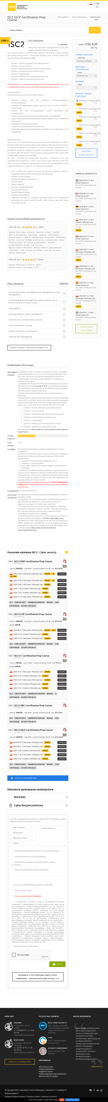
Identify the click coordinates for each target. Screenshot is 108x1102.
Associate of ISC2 (40, 386)
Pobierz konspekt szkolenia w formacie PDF (29, 348)
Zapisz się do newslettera (20, 1062)
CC (56, 694)
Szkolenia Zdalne (33, 1097)
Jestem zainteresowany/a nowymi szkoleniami (31, 870)
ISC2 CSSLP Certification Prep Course (33, 731)
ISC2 (11, 602)
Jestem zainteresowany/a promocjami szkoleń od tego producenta (33, 863)
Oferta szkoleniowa (79, 17)
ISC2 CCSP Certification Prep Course (33, 615)
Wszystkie (25, 778)
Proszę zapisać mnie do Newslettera (28, 896)
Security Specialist (28, 606)
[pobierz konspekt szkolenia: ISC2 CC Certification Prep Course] (65, 656)
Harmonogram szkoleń (86, 328)
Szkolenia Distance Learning (15, 1097)
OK (62, 1100)
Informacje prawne (46, 1067)
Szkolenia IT (50, 1090)
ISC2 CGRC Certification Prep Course (33, 706)
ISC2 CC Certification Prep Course (31, 656)
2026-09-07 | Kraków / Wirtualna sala (93, 100)
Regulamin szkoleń (46, 1071)
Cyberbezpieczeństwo (36, 602)
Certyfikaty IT (61, 1090)
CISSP (57, 602)
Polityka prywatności (46, 1069)
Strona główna (63, 17)
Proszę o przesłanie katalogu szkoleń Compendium (33, 885)
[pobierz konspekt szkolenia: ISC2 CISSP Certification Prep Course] (65, 561)
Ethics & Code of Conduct (48, 1076)
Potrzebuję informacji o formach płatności (30, 856)
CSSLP (57, 764)
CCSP (56, 644)
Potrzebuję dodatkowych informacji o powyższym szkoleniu (36, 851)
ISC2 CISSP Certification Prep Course (33, 562)
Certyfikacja (14, 606)
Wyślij (60, 964)
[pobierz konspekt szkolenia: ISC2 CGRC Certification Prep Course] (65, 705)
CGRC (57, 718)
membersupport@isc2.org (53, 518)
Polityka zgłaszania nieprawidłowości (52, 1074)
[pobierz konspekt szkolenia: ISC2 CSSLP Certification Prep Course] (65, 730)
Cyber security (47, 552)
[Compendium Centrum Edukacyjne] (17, 7)
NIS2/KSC (50, 602)
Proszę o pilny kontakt (22, 890)
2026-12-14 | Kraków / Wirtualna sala (93, 141)
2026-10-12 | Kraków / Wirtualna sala (93, 125)
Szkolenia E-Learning (49, 1097)
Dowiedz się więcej (72, 1100)
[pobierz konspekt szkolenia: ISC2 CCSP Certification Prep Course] (65, 614)
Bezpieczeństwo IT (12, 1093)
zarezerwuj (61, 574)
